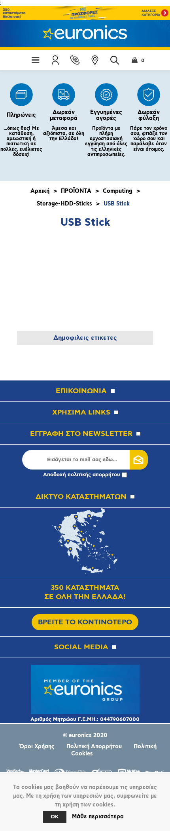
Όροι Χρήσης (37, 746)
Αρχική (39, 191)
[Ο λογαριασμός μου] (55, 60)
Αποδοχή (81, 475)
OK (55, 817)
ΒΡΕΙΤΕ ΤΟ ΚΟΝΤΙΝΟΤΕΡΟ (85, 622)
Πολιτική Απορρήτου (94, 746)
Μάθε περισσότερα (98, 816)
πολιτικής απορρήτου (94, 475)
